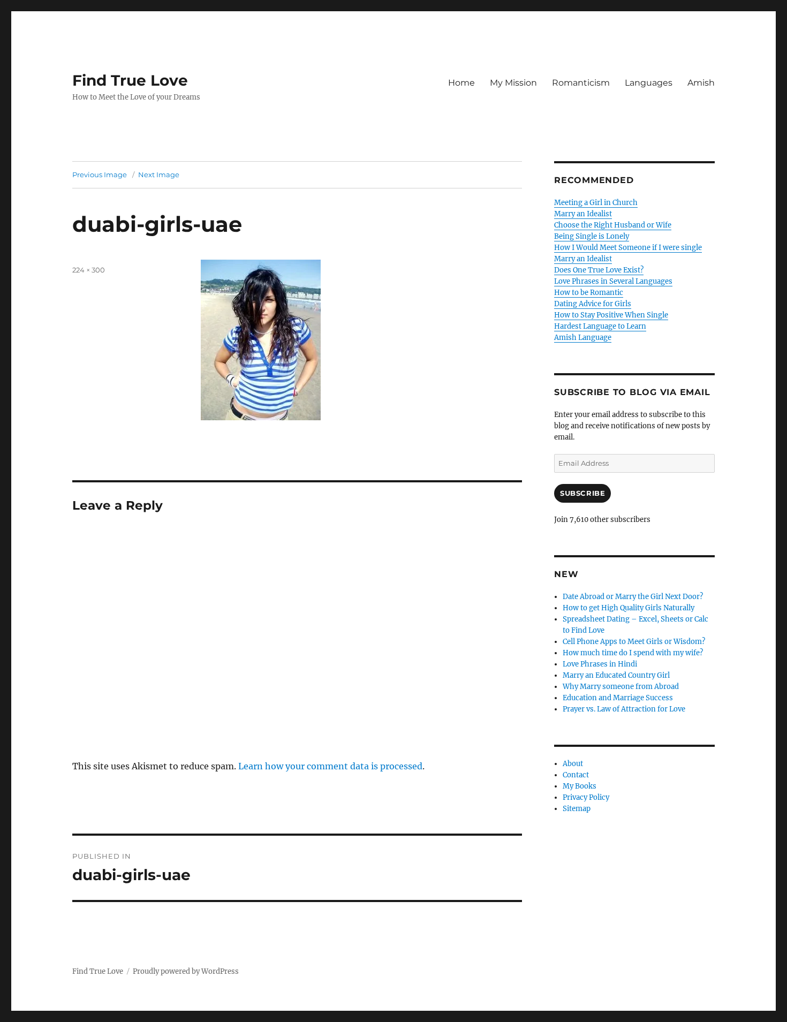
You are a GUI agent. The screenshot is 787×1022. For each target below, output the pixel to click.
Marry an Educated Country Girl (616, 675)
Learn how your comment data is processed (330, 766)
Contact (576, 774)
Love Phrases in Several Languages (613, 281)
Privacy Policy (586, 797)
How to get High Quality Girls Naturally (628, 607)
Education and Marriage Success (618, 697)
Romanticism (581, 83)
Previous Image (99, 174)
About (573, 763)
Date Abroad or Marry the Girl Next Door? (633, 596)
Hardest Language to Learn (600, 326)
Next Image (158, 174)
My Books (579, 786)
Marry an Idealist (583, 213)
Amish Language (582, 337)
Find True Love (130, 80)
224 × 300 (88, 270)
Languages (648, 83)
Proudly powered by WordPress (186, 971)
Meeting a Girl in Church (596, 202)
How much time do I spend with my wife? (633, 652)
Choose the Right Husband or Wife (612, 225)
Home (461, 83)
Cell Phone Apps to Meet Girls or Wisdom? (634, 641)
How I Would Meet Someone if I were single (628, 247)
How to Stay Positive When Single (611, 315)
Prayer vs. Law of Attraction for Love (624, 709)
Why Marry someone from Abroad (621, 686)
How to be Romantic (588, 292)
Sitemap (577, 808)
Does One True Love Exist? (599, 270)
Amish (701, 83)
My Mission (513, 83)
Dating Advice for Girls (592, 303)
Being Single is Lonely (591, 236)
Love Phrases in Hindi (600, 664)
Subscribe (582, 493)
